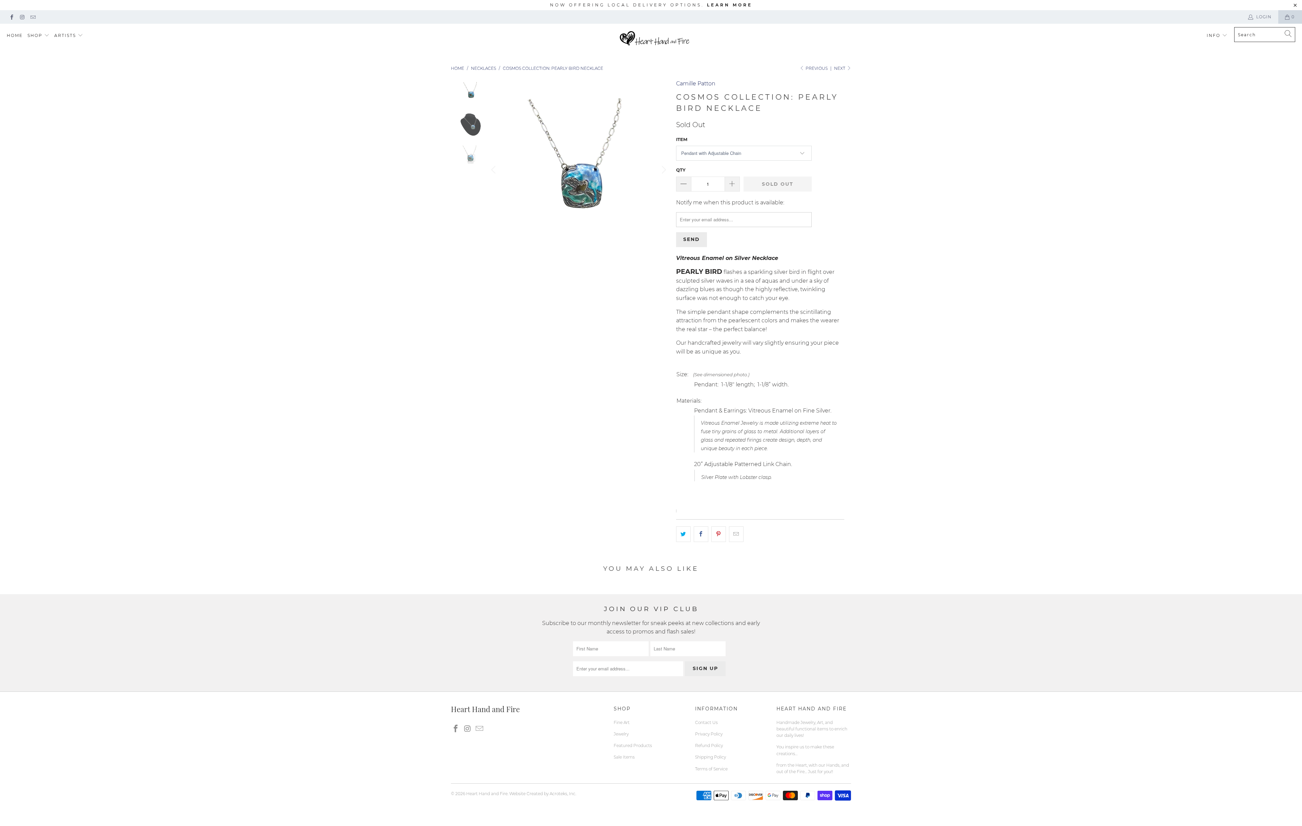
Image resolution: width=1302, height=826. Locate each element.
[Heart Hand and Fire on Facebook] (11, 16)
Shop (34, 35)
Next (840, 68)
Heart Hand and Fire (487, 793)
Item (681, 139)
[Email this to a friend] (736, 534)
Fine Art (622, 722)
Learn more (729, 4)
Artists (66, 35)
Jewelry (621, 734)
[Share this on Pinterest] (718, 534)
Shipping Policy (710, 757)
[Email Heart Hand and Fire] (33, 16)
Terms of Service (711, 768)
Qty (681, 170)
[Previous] (494, 169)
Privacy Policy (709, 734)
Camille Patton (695, 83)
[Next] (663, 169)
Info (1213, 35)
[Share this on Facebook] (701, 534)
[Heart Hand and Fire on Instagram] (22, 16)
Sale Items (624, 757)
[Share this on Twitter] (683, 534)
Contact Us (706, 722)
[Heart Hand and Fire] (654, 38)
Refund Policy (709, 745)
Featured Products (633, 745)
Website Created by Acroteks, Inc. (542, 793)
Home (15, 35)
